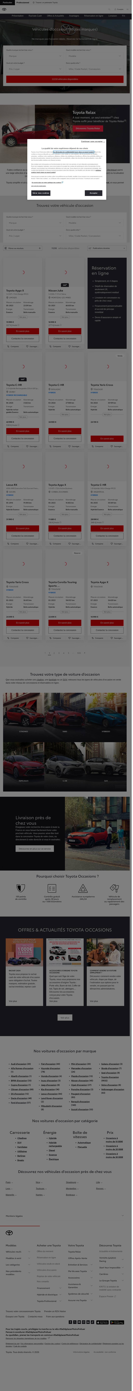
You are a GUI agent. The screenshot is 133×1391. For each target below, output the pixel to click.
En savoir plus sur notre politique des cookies (46, 182)
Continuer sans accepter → (93, 141)
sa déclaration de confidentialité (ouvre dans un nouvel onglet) (74, 152)
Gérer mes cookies (41, 193)
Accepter (93, 193)
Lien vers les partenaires (38, 186)
